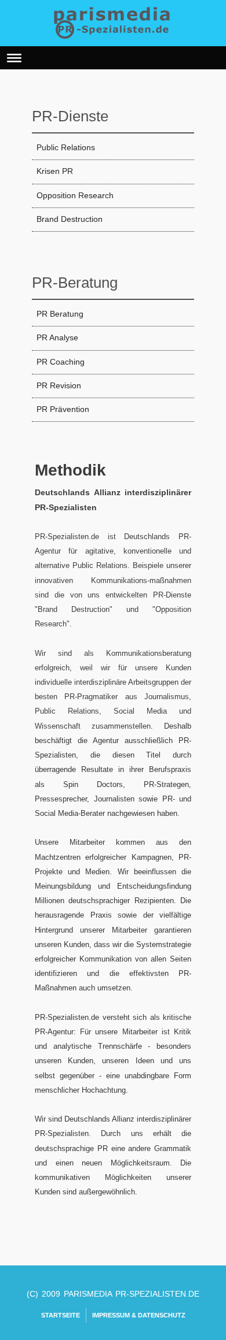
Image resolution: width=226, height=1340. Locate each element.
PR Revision (59, 385)
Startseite (60, 1315)
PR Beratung (60, 313)
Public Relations (66, 147)
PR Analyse (57, 337)
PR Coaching (61, 361)
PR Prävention (63, 409)
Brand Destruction (70, 219)
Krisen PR (55, 171)
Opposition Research (75, 195)
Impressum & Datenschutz (138, 1315)
